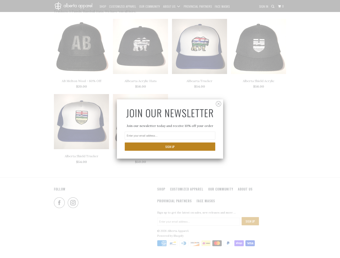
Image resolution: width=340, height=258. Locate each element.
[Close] (218, 103)
